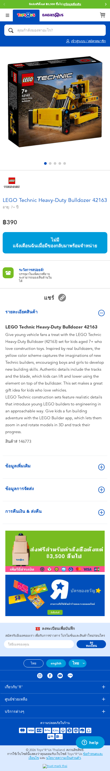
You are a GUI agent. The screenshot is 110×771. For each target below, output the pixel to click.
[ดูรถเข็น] (102, 15)
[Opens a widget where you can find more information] (90, 743)
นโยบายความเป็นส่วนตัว (63, 758)
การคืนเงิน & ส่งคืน (23, 511)
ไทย (33, 663)
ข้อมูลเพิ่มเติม (18, 465)
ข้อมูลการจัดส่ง (19, 488)
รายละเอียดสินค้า (21, 311)
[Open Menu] (7, 14)
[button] (106, 4)
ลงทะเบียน (91, 644)
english (56, 663)
